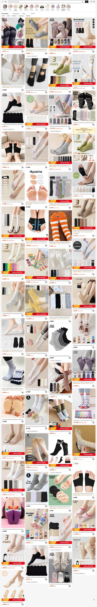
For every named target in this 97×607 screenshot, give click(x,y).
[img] (13, 47)
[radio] (5, 7)
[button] (3, 1)
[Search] (86, 2)
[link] (91, 1)
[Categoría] (5, 1)
